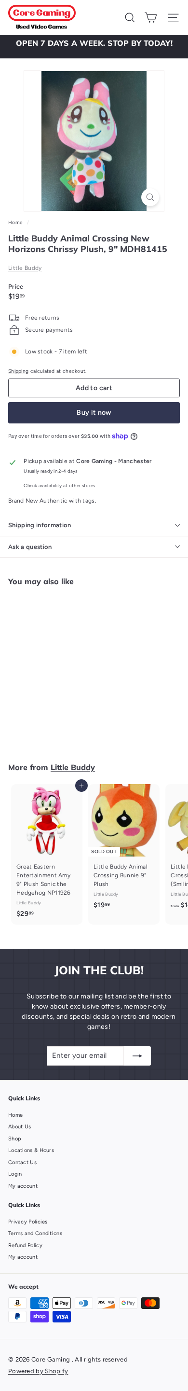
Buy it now (94, 412)
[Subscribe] (137, 1056)
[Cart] (150, 17)
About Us (19, 1127)
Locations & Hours (31, 1150)
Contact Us (22, 1162)
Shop (14, 1139)
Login (15, 1174)
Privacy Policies (28, 1222)
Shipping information (39, 525)
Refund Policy (25, 1245)
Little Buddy (25, 268)
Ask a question (30, 546)
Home (16, 222)
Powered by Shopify (38, 1371)
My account (23, 1186)
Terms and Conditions (35, 1233)
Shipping (18, 371)
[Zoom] (150, 197)
